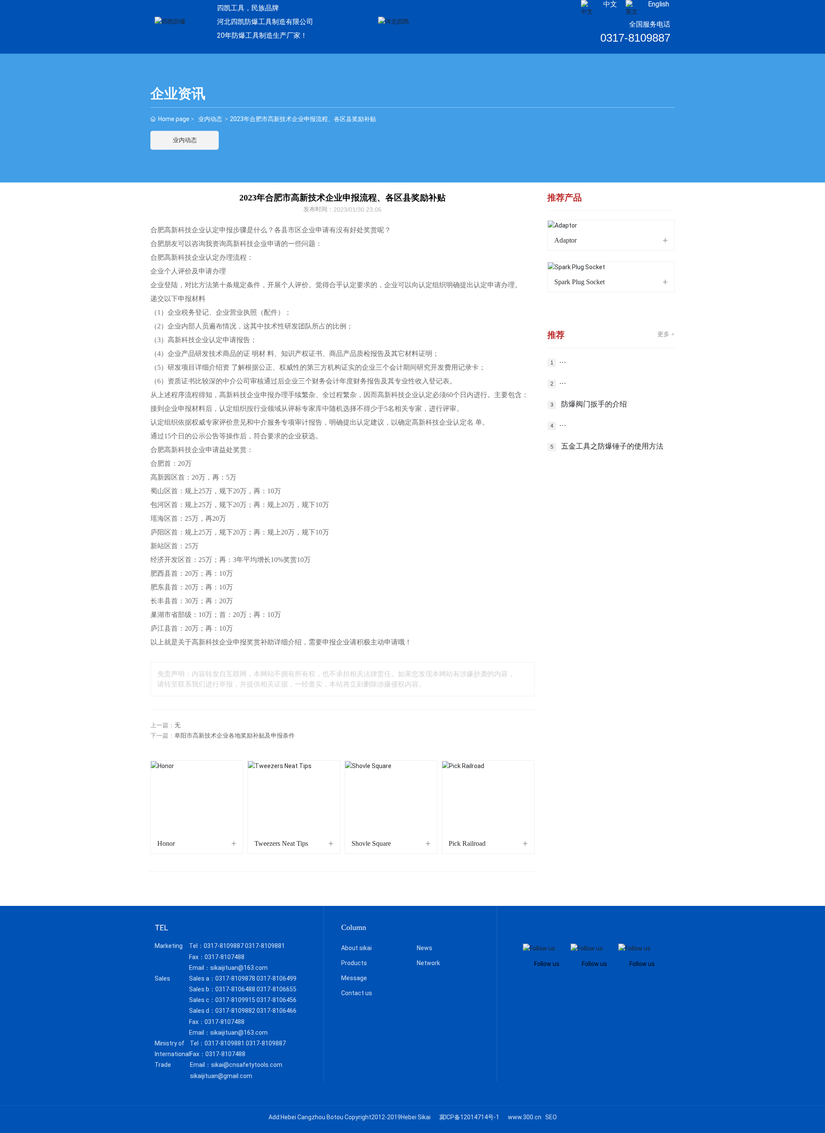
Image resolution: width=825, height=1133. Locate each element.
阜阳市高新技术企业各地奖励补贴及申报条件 (234, 735)
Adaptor (565, 240)
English (658, 4)
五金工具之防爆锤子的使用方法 (612, 446)
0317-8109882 (235, 1010)
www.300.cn (524, 1117)
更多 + (666, 334)
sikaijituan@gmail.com (221, 1075)
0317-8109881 (265, 945)
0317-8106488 (235, 989)
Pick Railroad (467, 843)
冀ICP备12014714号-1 (469, 1117)
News (424, 948)
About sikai (356, 948)
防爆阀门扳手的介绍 (594, 404)
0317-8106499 (276, 978)
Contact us (356, 993)
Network (428, 963)
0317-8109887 (635, 37)
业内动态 (210, 118)
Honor (166, 843)
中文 (610, 4)
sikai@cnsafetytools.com (246, 1064)
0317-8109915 (235, 999)
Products (354, 963)
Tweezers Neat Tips (281, 843)
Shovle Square (371, 843)
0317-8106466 (276, 1010)
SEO (551, 1117)
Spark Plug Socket (579, 282)
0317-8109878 (235, 978)
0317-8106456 (276, 999)
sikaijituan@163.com (239, 967)
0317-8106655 (276, 989)
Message (354, 978)
